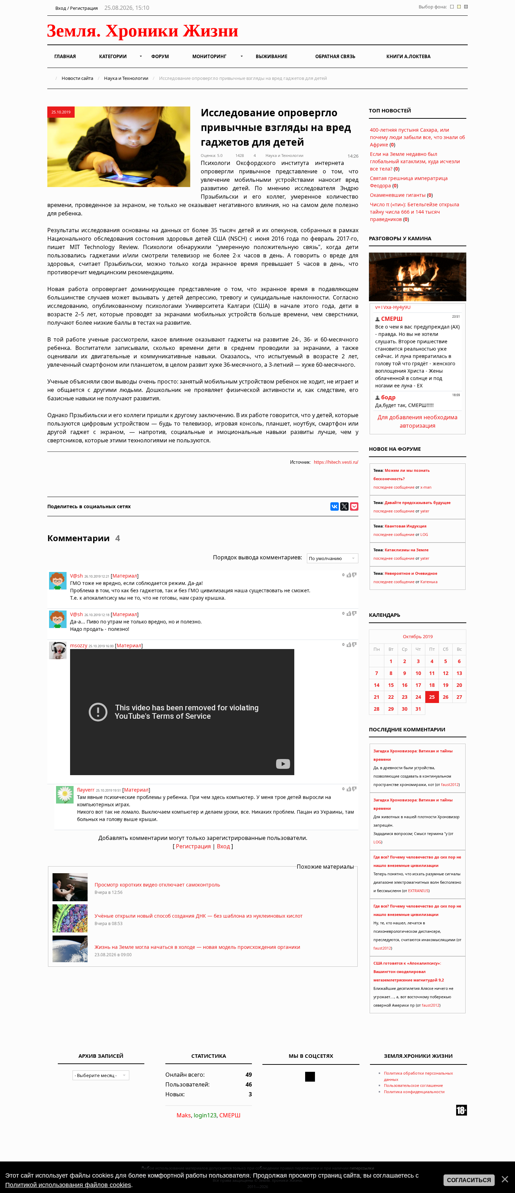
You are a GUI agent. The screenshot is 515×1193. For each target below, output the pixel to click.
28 (376, 708)
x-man (426, 487)
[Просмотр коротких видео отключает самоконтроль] (70, 899)
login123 (205, 1115)
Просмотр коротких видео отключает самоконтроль (157, 884)
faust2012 (450, 784)
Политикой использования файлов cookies (68, 1184)
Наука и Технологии (126, 78)
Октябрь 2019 (418, 636)
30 (404, 708)
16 (404, 685)
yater (424, 511)
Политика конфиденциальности (414, 1091)
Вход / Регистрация (76, 8)
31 (418, 708)
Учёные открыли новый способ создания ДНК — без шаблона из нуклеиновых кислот (199, 915)
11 (432, 673)
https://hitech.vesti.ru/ (336, 462)
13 (459, 673)
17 (418, 685)
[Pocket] (354, 506)
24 (418, 697)
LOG (424, 534)
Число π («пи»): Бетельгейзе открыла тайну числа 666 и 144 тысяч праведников (414, 211)
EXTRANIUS (418, 890)
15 (391, 685)
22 (391, 697)
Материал (124, 575)
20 (459, 685)
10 (418, 673)
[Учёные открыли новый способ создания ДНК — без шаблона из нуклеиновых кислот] (70, 930)
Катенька (429, 581)
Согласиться (469, 1180)
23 (404, 697)
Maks (184, 1115)
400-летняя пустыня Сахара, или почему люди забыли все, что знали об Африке (417, 137)
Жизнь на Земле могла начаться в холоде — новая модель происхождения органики (197, 947)
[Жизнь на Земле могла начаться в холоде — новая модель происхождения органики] (70, 961)
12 (445, 673)
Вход (223, 846)
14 (376, 685)
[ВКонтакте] (334, 506)
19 (445, 685)
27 (459, 697)
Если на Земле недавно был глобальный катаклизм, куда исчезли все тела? (415, 161)
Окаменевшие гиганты (398, 195)
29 (391, 708)
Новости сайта (77, 78)
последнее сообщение (393, 487)
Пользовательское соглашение (413, 1085)
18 (432, 685)
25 (432, 697)
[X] (344, 506)
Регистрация (193, 846)
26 (445, 697)
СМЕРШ (230, 1115)
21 (376, 697)
